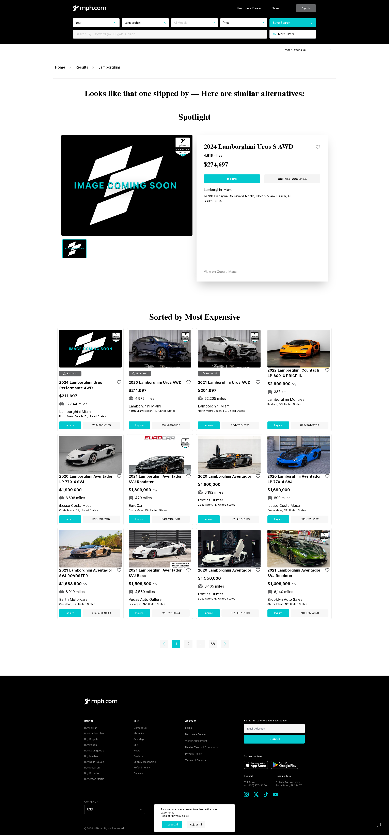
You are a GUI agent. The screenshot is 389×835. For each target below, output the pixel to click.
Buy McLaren (92, 767)
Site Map (139, 739)
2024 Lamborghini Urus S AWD (248, 147)
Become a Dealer (249, 8)
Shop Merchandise (145, 762)
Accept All (172, 824)
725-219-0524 (170, 613)
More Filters (286, 34)
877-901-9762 (309, 425)
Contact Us (140, 727)
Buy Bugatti (91, 739)
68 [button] (213, 644)
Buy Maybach (92, 756)
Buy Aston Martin (94, 779)
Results (81, 67)
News (275, 8)
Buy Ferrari (90, 727)
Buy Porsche (91, 773)
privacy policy (180, 816)
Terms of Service (195, 760)
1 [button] (176, 644)
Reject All (196, 824)
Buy (136, 745)
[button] (164, 644)
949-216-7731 (170, 519)
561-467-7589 (240, 519)
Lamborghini (109, 67)
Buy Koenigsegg (94, 750)
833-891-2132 (101, 519)
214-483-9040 (101, 613)
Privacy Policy (193, 753)
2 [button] (188, 644)
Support (248, 776)
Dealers (138, 756)
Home (60, 67)
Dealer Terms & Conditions (201, 747)
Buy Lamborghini (94, 733)
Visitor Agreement (196, 740)
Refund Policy (142, 767)
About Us (139, 733)
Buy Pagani (90, 745)
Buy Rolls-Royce (94, 762)
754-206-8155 (101, 425)
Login (188, 727)
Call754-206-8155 (292, 179)
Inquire (232, 178)
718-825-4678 (309, 613)
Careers (138, 773)
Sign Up (275, 738)
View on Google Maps (220, 272)
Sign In (306, 8)
